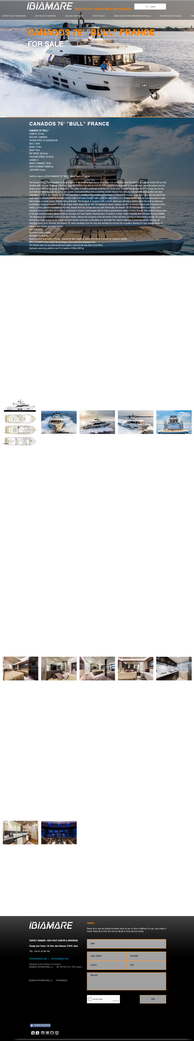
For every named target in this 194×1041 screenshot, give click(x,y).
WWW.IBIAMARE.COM (38, 959)
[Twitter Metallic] (33, 1033)
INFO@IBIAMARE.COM (59, 959)
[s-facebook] (37, 1033)
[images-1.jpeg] (47, 1033)
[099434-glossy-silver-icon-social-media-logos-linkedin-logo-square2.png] (43, 1033)
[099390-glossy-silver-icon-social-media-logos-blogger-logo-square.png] (52, 1033)
